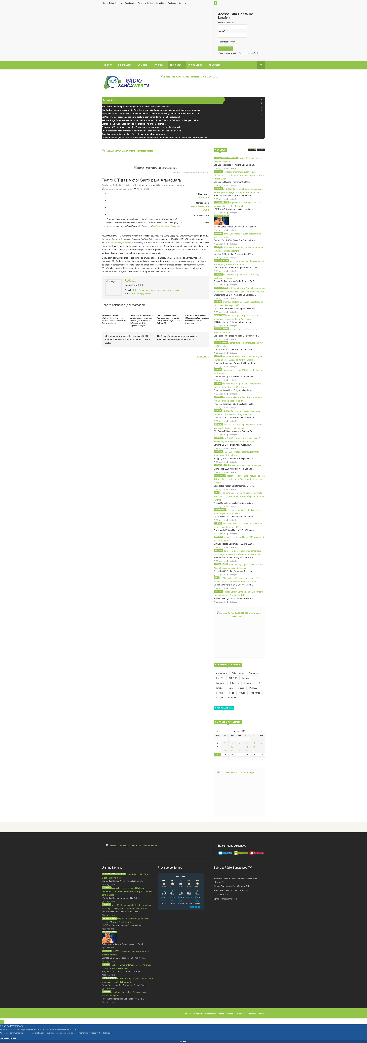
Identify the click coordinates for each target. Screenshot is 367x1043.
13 (239, 747)
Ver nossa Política (8, 1038)
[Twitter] (261, 103)
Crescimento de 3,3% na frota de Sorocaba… (235, 294)
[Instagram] (261, 107)
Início (110, 64)
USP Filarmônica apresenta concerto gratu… (234, 209)
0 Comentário (143, 189)
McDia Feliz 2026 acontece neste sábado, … (234, 468)
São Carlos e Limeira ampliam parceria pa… (234, 431)
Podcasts (142, 3)
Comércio (218, 188)
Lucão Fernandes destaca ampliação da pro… (235, 308)
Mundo (144, 64)
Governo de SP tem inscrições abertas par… (234, 557)
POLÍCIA (253, 688)
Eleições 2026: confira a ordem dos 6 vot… (234, 253)
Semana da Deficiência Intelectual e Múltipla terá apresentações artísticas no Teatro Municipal (114, 319)
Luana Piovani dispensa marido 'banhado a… (234, 516)
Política (217, 247)
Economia (218, 550)
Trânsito (218, 171)
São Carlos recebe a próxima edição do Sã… (235, 164)
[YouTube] (261, 110)
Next (263, 150)
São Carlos (197, 64)
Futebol (219, 688)
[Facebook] (261, 99)
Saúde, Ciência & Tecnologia (225, 158)
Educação (218, 233)
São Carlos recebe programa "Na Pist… (232, 181)
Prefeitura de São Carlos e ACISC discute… (234, 195)
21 (247, 751)
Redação (117, 185)
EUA (258, 683)
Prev (254, 150)
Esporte (247, 683)
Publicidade (172, 3)
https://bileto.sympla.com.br (166, 226)
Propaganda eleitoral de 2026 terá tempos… (235, 530)
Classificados (130, 3)
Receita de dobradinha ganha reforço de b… (235, 281)
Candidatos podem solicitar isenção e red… (234, 485)
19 (232, 751)
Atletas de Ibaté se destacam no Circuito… (233, 502)
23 (261, 751)
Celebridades (219, 509)
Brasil (160, 64)
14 (247, 747)
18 (224, 751)
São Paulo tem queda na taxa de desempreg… (236, 335)
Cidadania (218, 397)
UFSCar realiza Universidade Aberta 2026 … (234, 543)
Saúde (242, 693)
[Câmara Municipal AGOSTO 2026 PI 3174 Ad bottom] (155, 850)
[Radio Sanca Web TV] (127, 82)
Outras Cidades (220, 288)
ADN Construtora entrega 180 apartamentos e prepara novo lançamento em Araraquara (197, 319)
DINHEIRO (233, 678)
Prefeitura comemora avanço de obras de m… (235, 362)
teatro (194, 206)
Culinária (218, 274)
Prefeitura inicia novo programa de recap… (234, 390)
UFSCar (219, 698)
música (241, 688)
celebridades (238, 673)
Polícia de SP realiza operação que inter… (234, 571)
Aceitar (183, 1041)
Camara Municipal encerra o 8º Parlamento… (234, 376)
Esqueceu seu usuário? (248, 53)
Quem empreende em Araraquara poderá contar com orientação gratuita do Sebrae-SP (168, 319)
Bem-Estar (125, 64)
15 (254, 747)
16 (261, 747)
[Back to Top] (2, 1022)
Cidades (177, 64)
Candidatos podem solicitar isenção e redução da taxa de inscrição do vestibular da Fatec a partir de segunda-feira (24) (141, 320)
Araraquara (203, 197)
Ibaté (216, 492)
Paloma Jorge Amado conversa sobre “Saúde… (236, 226)
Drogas (245, 678)
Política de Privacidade (156, 3)
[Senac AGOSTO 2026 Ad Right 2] (239, 792)
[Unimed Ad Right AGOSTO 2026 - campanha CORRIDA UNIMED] (239, 632)
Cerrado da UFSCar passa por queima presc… (235, 240)
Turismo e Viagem (221, 328)
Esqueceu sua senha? (228, 53)
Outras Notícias (221, 202)
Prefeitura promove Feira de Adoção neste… (234, 403)
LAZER (206, 210)
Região (231, 693)
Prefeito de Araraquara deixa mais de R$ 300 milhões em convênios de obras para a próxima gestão (127, 339)
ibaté (230, 688)
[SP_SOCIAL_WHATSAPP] (261, 114)
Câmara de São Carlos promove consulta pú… (235, 417)
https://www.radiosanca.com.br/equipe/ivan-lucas (156, 290)
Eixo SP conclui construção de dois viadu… (234, 349)
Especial (216, 64)
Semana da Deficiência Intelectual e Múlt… (233, 444)
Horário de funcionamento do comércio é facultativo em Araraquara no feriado (177, 338)
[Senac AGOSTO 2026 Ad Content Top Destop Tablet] (155, 155)
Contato (182, 3)
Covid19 (219, 678)
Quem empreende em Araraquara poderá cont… (236, 267)
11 (224, 747)
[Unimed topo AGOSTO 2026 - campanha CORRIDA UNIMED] (213, 81)
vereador (232, 698)
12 (232, 747)
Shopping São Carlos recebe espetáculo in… (234, 458)
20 (239, 751)
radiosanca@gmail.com (141, 293)
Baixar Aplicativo (116, 3)
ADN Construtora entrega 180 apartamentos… (235, 322)
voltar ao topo (203, 356)
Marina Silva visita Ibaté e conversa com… (233, 584)
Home (105, 3)
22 (254, 751)
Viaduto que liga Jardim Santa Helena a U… (234, 598)
